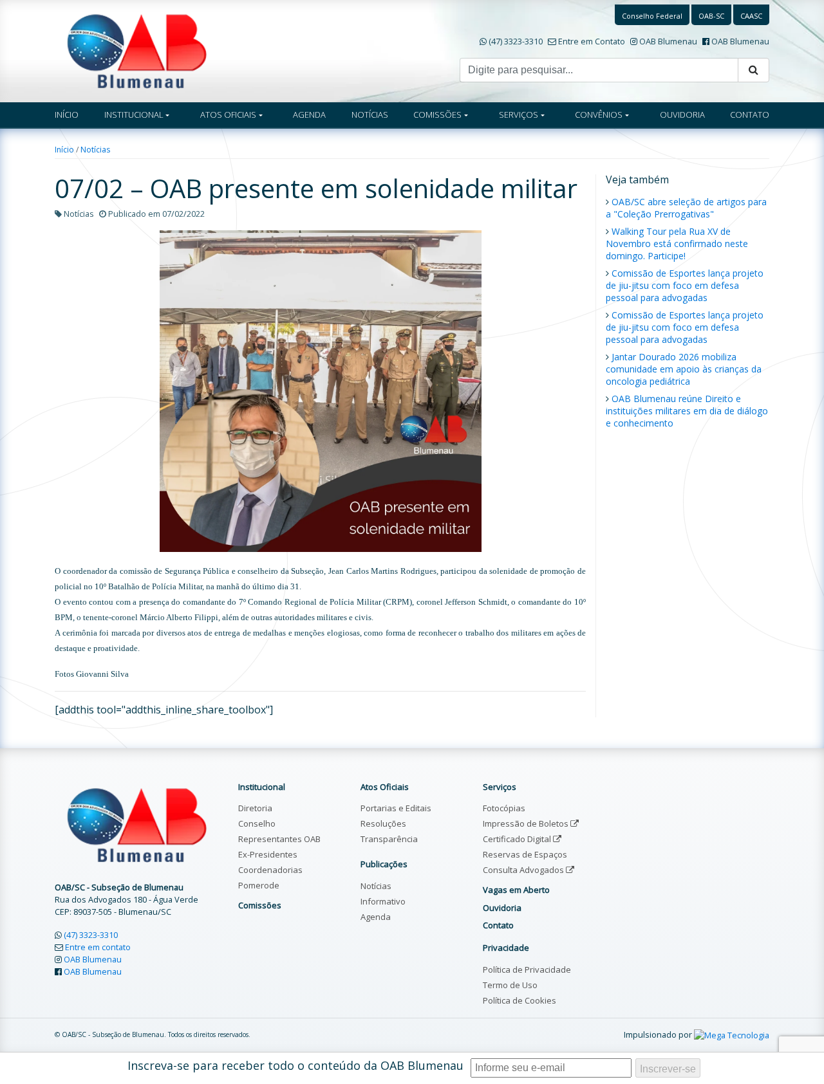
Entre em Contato (591, 41)
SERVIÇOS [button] (518, 114)
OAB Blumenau (668, 41)
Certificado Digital (518, 839)
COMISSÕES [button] (437, 114)
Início (64, 149)
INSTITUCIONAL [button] (134, 114)
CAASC (751, 16)
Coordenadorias (270, 870)
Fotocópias (504, 808)
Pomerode (258, 885)
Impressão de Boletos (526, 823)
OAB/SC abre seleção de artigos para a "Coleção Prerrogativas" (686, 208)
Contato (498, 925)
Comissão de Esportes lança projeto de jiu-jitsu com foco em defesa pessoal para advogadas (684, 285)
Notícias (95, 149)
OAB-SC (711, 16)
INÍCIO (67, 114)
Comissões (259, 905)
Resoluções (383, 823)
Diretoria (255, 808)
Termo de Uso (510, 985)
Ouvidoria (502, 908)
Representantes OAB (279, 839)
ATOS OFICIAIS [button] (228, 114)
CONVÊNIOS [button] (599, 114)
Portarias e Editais (395, 808)
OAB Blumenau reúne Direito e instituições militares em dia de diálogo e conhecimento (687, 410)
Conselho (257, 823)
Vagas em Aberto (516, 890)
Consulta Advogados (524, 870)
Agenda (375, 917)
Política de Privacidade (527, 969)
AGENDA (309, 114)
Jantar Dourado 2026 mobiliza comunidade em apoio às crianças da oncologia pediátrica (684, 369)
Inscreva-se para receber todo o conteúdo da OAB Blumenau (295, 1065)
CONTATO (749, 114)
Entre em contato (98, 947)
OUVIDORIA (682, 114)
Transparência (389, 839)
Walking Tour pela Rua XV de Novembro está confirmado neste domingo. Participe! (677, 243)
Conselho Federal (652, 16)
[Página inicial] (137, 50)
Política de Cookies (519, 1000)
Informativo (383, 901)
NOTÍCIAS (369, 114)
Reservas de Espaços (525, 854)
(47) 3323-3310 (516, 41)
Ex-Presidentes (267, 854)
